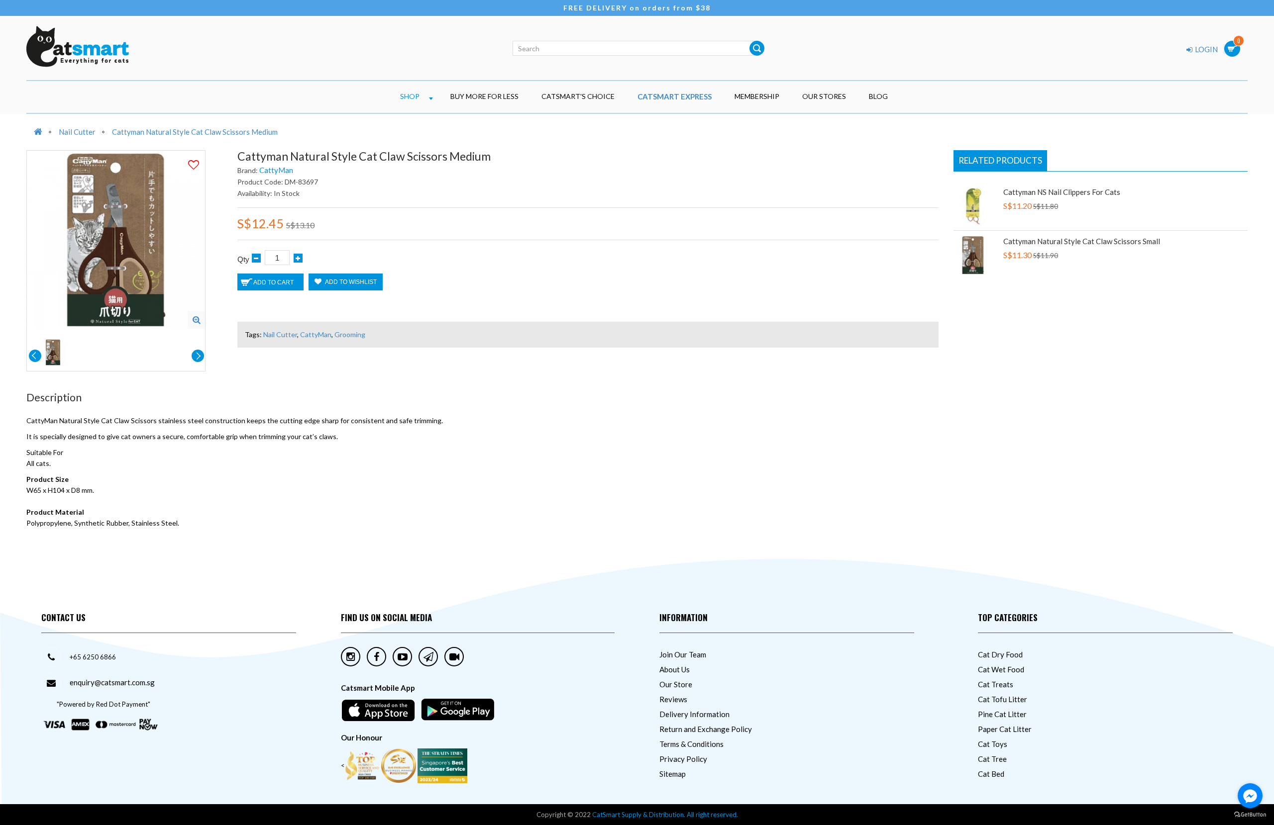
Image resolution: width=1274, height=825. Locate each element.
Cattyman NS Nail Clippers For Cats (1061, 191)
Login (1205, 49)
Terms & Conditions (691, 743)
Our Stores (824, 96)
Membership (757, 96)
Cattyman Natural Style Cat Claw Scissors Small (1081, 241)
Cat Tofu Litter (1002, 699)
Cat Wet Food (1001, 669)
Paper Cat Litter (1005, 729)
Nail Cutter (77, 131)
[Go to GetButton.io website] (1250, 815)
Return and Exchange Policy (705, 729)
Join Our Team (682, 654)
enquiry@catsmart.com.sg (112, 682)
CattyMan (276, 170)
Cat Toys (992, 743)
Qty (243, 259)
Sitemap (672, 773)
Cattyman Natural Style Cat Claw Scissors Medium (195, 131)
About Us (674, 669)
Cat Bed (991, 773)
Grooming (349, 334)
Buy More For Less (484, 96)
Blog (878, 96)
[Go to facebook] (1250, 795)
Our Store (675, 684)
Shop (410, 96)
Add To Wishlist (350, 281)
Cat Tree (992, 758)
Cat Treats (995, 684)
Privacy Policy (683, 758)
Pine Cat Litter (1002, 714)
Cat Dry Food (1000, 654)
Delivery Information (694, 714)
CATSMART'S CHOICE (578, 96)
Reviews (673, 699)
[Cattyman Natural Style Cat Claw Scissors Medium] (196, 320)
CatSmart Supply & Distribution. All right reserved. (665, 815)
